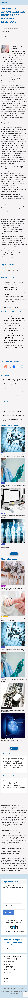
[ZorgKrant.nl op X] (9, 366)
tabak (3, 270)
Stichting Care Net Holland (15, 988)
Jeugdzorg (3, 586)
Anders (8, 31)
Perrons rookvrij (8, 316)
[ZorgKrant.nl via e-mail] (22, 366)
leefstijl (18, 272)
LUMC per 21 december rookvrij (11, 315)
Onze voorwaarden (10, 974)
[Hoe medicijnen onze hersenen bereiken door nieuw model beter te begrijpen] (13, 725)
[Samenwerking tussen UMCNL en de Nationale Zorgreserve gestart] (13, 530)
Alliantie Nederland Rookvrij (13, 270)
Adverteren (8, 972)
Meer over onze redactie (11, 960)
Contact (8, 975)
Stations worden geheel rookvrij (11, 323)
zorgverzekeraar (5, 272)
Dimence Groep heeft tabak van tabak (13, 345)
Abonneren (8, 912)
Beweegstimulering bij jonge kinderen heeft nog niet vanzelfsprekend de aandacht (13, 589)
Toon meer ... (14, 553)
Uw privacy (15, 993)
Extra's (7, 978)
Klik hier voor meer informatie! (14, 948)
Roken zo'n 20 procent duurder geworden (14, 344)
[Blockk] (4, 2)
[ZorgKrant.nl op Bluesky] (18, 366)
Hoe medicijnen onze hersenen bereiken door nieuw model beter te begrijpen (13, 741)
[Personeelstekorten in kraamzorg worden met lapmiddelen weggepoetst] (13, 603)
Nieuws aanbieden (10, 969)
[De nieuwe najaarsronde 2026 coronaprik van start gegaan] (13, 469)
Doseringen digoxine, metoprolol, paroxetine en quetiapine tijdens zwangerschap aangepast (13, 455)
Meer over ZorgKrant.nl (11, 958)
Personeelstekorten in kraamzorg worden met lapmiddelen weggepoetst (13, 619)
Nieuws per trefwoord (11, 967)
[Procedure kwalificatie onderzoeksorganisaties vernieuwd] (13, 500)
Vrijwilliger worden (10, 961)
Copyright (9, 991)
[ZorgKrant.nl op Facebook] (13, 366)
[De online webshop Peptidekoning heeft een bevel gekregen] (13, 694)
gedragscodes (10, 868)
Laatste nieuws (9, 964)
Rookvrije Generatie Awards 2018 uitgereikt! (14, 318)
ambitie (12, 272)
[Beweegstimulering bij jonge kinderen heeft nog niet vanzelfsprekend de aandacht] (13, 573)
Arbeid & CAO (4, 616)
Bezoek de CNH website (10, 931)
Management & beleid (6, 708)
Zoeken (7, 981)
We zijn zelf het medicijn (10, 342)
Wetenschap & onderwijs (7, 738)
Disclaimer (4, 991)
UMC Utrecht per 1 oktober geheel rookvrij (14, 338)
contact (8, 870)
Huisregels (15, 991)
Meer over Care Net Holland (12, 956)
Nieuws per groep (10, 966)
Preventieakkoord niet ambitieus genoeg (14, 340)
